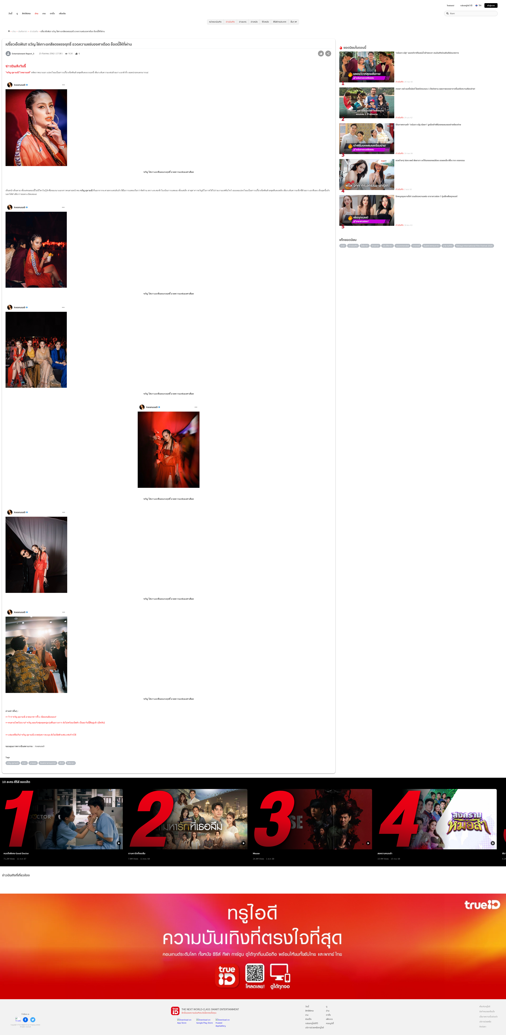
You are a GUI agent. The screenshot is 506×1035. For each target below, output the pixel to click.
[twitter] (32, 1019)
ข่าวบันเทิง (230, 21)
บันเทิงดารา (22, 31)
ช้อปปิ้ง (308, 1019)
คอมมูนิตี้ (330, 1023)
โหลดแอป (450, 5)
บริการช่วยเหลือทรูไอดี (314, 1027)
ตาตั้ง (52, 13)
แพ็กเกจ (329, 1019)
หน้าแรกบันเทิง (215, 21)
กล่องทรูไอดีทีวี (311, 1023)
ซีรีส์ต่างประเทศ (279, 21)
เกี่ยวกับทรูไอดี (484, 1006)
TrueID (16, 5)
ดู (17, 13)
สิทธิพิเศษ (26, 13)
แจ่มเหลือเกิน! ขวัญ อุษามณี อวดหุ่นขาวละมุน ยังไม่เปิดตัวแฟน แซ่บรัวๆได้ (42, 734)
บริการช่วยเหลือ (485, 1021)
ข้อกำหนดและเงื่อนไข (487, 1011)
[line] (18, 1019)
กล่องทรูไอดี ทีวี (466, 5)
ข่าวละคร (242, 21)
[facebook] (25, 1019)
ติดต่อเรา (482, 1026)
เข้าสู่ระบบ (491, 5)
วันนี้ (10, 13)
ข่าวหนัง (254, 21)
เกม (44, 13)
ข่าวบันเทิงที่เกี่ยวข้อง (16, 875)
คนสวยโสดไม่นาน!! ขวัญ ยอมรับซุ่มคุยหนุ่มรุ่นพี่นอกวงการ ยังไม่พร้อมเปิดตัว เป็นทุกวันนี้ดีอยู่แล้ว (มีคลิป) (56, 722)
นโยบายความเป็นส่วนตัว (488, 1016)
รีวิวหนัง (265, 21)
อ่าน (36, 13)
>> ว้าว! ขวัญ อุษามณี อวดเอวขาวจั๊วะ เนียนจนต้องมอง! (31, 717)
